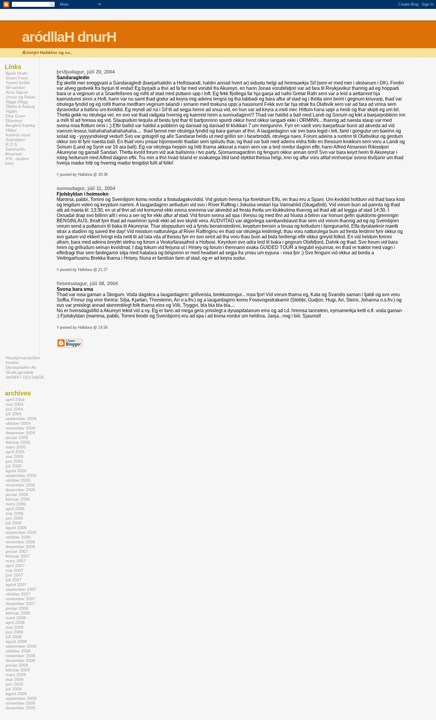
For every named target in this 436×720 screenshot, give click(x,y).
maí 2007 (14, 570)
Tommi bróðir (18, 82)
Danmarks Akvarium (15, 151)
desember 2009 (20, 707)
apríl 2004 (15, 399)
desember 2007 (20, 603)
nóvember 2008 (20, 655)
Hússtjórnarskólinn (23, 357)
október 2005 (18, 480)
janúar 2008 (17, 608)
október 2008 (18, 651)
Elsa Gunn (15, 116)
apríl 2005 (15, 451)
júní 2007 (14, 575)
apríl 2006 (15, 508)
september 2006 (21, 532)
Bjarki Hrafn (17, 73)
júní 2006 (14, 518)
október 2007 (18, 594)
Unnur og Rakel (20, 97)
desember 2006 (20, 546)
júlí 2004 (14, 413)
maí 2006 (14, 513)
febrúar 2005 (18, 442)
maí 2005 (14, 456)
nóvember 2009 (20, 703)
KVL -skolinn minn (17, 161)
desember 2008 (20, 660)
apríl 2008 (15, 622)
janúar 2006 (17, 494)
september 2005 (21, 475)
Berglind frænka (20, 125)
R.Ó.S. (12, 144)
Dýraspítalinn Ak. (21, 367)
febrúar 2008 (18, 613)
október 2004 (18, 423)
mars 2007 (16, 560)
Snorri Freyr (17, 78)
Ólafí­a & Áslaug (20, 106)
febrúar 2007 (18, 556)
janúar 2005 (17, 437)
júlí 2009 (14, 689)
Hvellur (12, 362)
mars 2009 (16, 674)
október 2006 (18, 537)
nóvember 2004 (20, 428)
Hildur (11, 130)
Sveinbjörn (16, 139)
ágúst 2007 (16, 584)
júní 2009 (14, 684)
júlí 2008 (14, 636)
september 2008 (21, 646)
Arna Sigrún (17, 92)
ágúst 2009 (16, 693)
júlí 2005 (14, 466)
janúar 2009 (17, 665)
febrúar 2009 (18, 670)
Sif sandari (16, 87)
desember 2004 (20, 432)
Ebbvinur (14, 120)
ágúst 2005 (16, 470)
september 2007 (21, 589)
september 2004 (21, 418)
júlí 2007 (14, 579)
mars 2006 (16, 504)
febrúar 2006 (18, 499)
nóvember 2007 (20, 598)
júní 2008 (14, 632)
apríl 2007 (15, 565)
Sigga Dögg (17, 101)
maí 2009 (14, 679)
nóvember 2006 (20, 541)
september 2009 (21, 698)
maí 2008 (14, 627)
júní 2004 (14, 409)
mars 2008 (16, 617)
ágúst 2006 (16, 527)
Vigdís (11, 111)
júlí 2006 (14, 523)
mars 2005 (16, 447)
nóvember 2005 (20, 485)
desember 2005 (20, 489)
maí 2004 (14, 404)
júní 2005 (14, 461)
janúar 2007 (17, 551)
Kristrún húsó (18, 134)
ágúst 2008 (16, 641)
